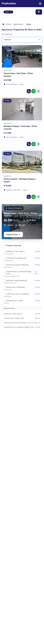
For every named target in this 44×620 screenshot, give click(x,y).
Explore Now (11, 234)
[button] (11, 12)
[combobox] (14, 12)
